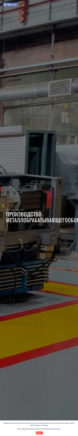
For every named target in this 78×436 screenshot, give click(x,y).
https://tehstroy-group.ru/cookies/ (53, 429)
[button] (74, 5)
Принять (39, 433)
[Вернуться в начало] (10, 5)
